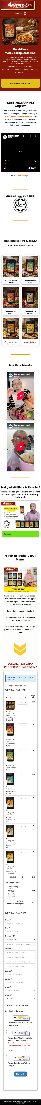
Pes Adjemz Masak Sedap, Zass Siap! (20, 51)
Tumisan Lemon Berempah (11, 343)
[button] (20, 13)
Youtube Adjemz (23, 175)
